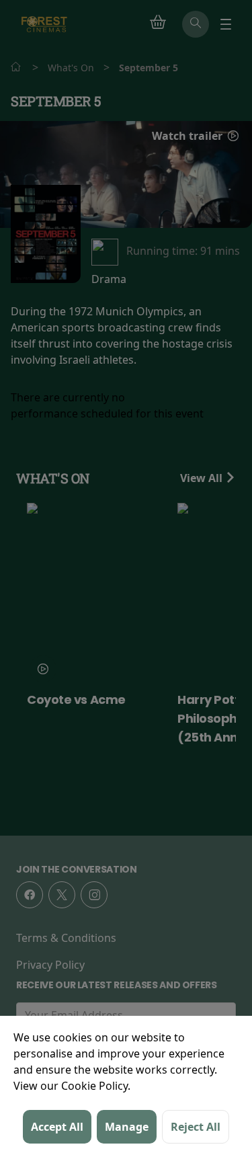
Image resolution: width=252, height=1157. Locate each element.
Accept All (57, 1126)
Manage (127, 1126)
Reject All (195, 1126)
